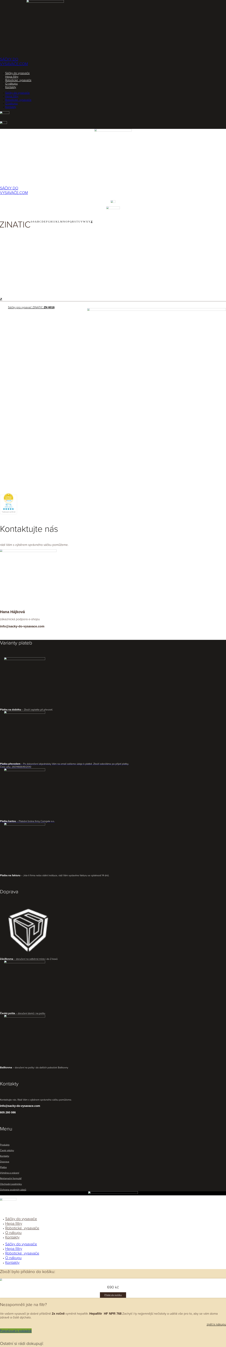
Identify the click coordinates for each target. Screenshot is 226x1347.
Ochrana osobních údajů (13, 1190)
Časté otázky (7, 1150)
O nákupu (11, 83)
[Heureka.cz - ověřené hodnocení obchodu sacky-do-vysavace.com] (8, 513)
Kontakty (10, 87)
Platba (3, 1167)
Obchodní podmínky (11, 1184)
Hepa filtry (11, 76)
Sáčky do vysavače (17, 73)
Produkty (5, 1145)
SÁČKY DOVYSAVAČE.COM (14, 61)
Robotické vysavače (18, 80)
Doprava (4, 1162)
